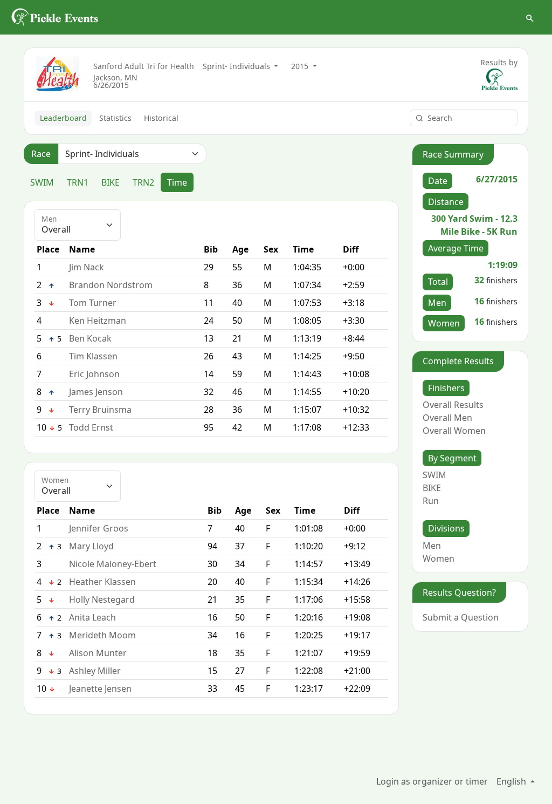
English (512, 781)
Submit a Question (461, 617)
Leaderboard (63, 118)
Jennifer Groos (98, 528)
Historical (161, 118)
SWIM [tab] (42, 182)
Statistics (115, 118)
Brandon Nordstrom (111, 285)
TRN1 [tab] (77, 182)
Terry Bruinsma (100, 409)
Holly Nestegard (102, 599)
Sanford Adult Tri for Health (143, 66)
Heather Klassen (102, 582)
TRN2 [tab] (143, 182)
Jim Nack (86, 267)
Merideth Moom (102, 635)
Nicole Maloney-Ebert (112, 564)
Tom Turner (92, 303)
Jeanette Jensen (100, 688)
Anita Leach (92, 617)
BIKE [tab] (110, 182)
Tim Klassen (93, 356)
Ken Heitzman (97, 320)
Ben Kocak (90, 338)
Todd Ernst (91, 427)
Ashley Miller (95, 671)
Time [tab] (177, 182)
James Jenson (96, 392)
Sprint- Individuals (237, 66)
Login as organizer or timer (432, 781)
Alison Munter (98, 653)
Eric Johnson (94, 374)
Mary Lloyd (91, 546)
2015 (300, 66)
